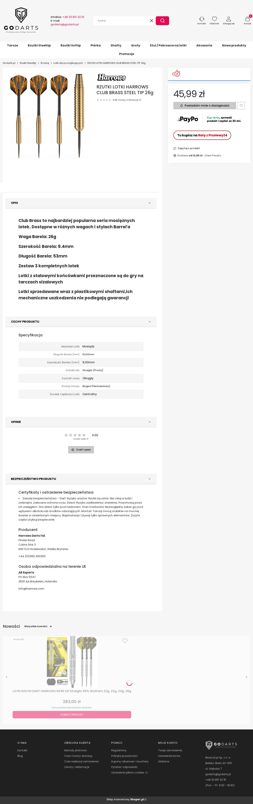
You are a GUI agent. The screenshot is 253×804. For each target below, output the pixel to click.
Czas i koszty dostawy (78, 756)
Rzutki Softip (71, 45)
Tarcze (12, 45)
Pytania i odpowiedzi (124, 767)
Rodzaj (45, 63)
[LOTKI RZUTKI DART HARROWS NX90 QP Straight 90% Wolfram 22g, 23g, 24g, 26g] (72, 662)
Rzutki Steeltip (39, 45)
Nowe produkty (234, 45)
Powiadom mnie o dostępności (207, 105)
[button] (162, 20)
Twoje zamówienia (170, 750)
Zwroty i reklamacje (76, 767)
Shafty (116, 45)
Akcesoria (204, 45)
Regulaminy (118, 750)
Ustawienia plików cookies (128, 772)
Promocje (126, 54)
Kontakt (22, 750)
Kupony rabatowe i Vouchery (130, 761)
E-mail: (65, 22)
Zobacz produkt (71, 714)
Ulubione (163, 761)
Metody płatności (75, 750)
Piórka (96, 45)
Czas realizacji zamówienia (81, 761)
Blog (20, 756)
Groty (135, 45)
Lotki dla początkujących (68, 63)
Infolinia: (67, 17)
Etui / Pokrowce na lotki (168, 45)
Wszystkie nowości (35, 626)
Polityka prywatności (124, 756)
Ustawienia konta (169, 756)
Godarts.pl (9, 63)
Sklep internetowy (125, 799)
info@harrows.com (31, 589)
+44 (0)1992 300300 (32, 556)
